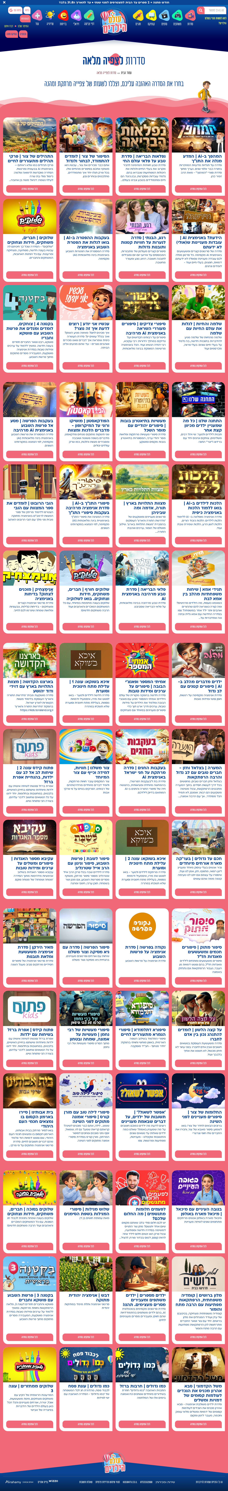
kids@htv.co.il (130, 1482)
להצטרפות (25, 18)
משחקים (177, 24)
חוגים (138, 24)
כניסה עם (17, 10)
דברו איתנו (8, 26)
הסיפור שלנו (23, 26)
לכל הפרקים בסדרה (198, 189)
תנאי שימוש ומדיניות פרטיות (108, 1482)
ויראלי (76, 24)
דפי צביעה (89, 24)
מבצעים (23, 34)
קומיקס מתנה (12, 34)
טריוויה (50, 24)
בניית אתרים (43, 1482)
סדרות (190, 24)
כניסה (27, 10)
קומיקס (151, 24)
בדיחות (63, 24)
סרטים (164, 24)
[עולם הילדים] (114, 21)
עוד (37, 24)
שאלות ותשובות (85, 1482)
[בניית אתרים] (53, 1482)
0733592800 (146, 1482)
